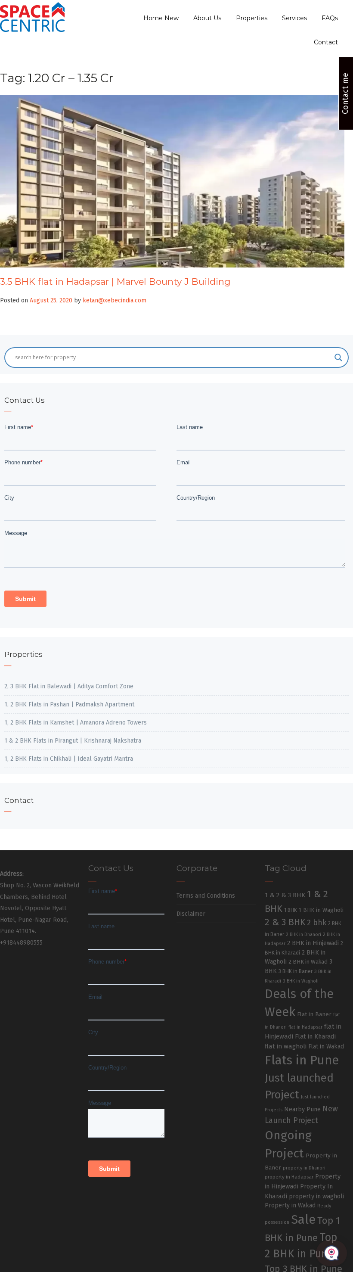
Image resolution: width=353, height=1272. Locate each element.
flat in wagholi (286, 1046)
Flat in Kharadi (315, 1036)
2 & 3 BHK (285, 922)
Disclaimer (190, 913)
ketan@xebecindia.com (114, 300)
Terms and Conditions (205, 895)
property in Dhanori (304, 1168)
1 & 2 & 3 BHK (285, 895)
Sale (303, 1219)
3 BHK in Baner (296, 971)
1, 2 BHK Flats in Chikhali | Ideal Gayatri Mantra (68, 758)
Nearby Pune (302, 1109)
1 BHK (290, 910)
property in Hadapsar (289, 1177)
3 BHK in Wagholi (301, 981)
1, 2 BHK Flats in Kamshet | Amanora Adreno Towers (75, 722)
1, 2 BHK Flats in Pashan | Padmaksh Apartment (69, 704)
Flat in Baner (314, 1014)
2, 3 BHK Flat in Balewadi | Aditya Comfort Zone (68, 686)
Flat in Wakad (326, 1046)
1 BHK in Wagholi (321, 910)
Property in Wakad (290, 1205)
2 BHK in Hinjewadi (313, 943)
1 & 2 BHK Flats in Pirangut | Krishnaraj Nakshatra (72, 740)
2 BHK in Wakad (308, 961)
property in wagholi (316, 1196)
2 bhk (316, 922)
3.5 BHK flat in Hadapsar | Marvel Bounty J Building (115, 281)
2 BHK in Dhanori (303, 934)
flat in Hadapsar (305, 1027)
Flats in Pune (302, 1060)
